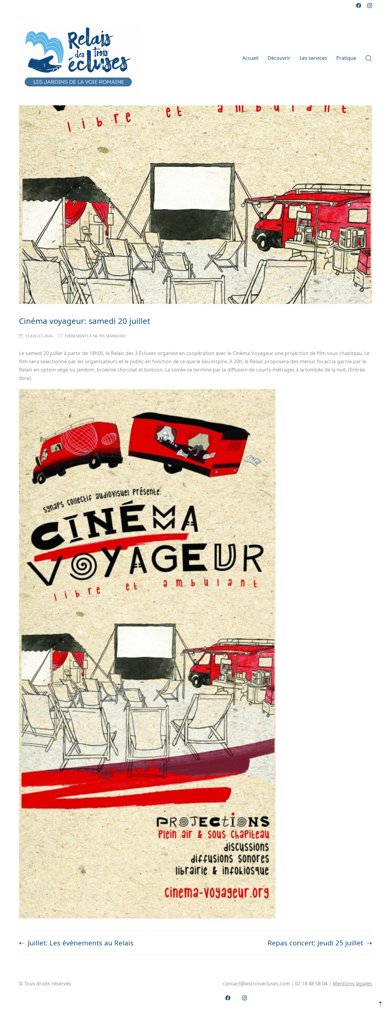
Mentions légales (352, 983)
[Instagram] (369, 5)
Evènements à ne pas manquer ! (95, 336)
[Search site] (368, 58)
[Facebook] (358, 5)
